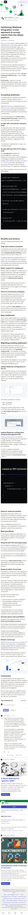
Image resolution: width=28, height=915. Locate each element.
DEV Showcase (17, 898)
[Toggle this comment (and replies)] (2, 718)
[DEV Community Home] (5, 2)
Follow (14, 807)
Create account (22, 2)
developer (11, 40)
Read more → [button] (5, 794)
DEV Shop (21, 900)
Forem (6, 904)
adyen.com (15, 20)
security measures (20, 619)
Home (5, 894)
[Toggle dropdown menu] (26, 715)
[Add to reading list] (16, 913)
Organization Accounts (8, 898)
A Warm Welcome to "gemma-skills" (10, 779)
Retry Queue (6, 108)
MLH (25, 900)
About (23, 898)
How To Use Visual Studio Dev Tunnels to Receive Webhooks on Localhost (14, 828)
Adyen (17, 17)
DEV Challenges (11, 894)
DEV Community (6, 889)
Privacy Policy (15, 902)
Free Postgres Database (12, 900)
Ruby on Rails (14, 907)
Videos (21, 894)
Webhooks (4, 43)
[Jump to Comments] (9, 913)
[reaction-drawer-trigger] (3, 913)
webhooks (4, 40)
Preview (13, 710)
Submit (6, 710)
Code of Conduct (10, 755)
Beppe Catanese (8, 17)
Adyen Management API (10, 437)
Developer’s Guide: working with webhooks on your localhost (13, 821)
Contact (3, 900)
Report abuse (19, 755)
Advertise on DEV (22, 896)
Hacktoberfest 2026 (6, 875)
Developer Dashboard (12, 642)
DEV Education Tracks (6, 896)
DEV (7, 906)
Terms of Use (22, 902)
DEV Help (15, 896)
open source (14, 904)
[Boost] (21, 913)
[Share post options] (25, 913)
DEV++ (17, 894)
